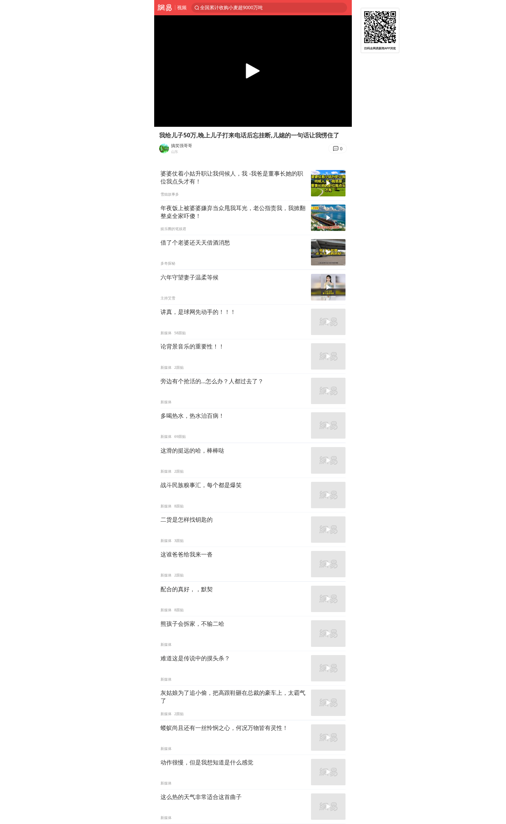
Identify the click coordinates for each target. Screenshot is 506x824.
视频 (182, 7)
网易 (164, 7)
